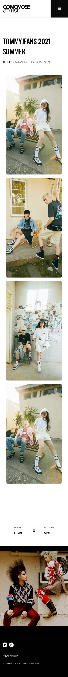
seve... (48, 532)
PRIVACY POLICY (10, 656)
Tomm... (19, 532)
